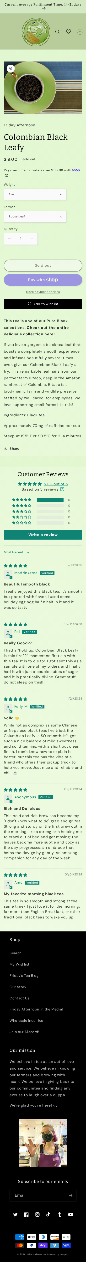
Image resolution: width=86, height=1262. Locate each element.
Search (16, 953)
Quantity (11, 229)
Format (9, 207)
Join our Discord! (24, 1031)
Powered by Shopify (58, 1254)
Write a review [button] (43, 534)
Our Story (18, 987)
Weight (9, 184)
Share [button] (14, 448)
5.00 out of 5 (56, 483)
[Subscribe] (70, 1195)
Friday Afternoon (36, 1254)
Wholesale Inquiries (26, 1020)
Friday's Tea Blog (24, 975)
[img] (15, 565)
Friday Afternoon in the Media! (36, 1009)
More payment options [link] (43, 292)
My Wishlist (20, 964)
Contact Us (19, 998)
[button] (6, 31)
